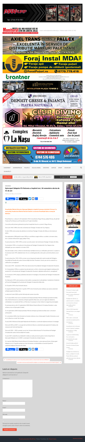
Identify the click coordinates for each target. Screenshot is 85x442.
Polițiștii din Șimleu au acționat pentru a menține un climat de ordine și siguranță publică (72, 302)
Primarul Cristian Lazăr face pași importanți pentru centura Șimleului (72, 292)
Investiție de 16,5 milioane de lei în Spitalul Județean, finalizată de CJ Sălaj (73, 328)
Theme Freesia (52, 439)
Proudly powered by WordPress (27, 439)
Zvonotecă (7, 171)
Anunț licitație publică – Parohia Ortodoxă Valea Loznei (72, 345)
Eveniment (7, 167)
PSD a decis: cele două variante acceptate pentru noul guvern (73, 320)
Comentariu (6, 378)
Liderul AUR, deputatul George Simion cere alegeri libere (39, 177)
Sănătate (46, 167)
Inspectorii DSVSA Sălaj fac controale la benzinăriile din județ (72, 337)
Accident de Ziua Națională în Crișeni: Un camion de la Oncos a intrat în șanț (38, 362)
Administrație (17, 167)
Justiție (53, 167)
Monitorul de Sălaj (9, 193)
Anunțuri (67, 167)
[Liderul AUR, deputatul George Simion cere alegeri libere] (21, 177)
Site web (5, 414)
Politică (27, 167)
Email (4, 407)
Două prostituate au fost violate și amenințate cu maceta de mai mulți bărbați (27, 359)
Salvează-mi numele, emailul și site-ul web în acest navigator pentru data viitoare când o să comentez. (16, 424)
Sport (60, 167)
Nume (5, 400)
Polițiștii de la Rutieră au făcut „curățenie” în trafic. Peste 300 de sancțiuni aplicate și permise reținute (73, 355)
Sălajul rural (36, 167)
